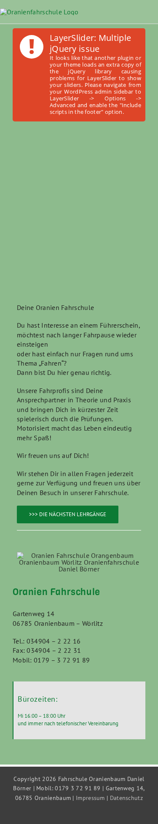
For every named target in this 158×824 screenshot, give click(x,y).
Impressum (90, 798)
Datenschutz (126, 798)
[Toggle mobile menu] (154, 18)
